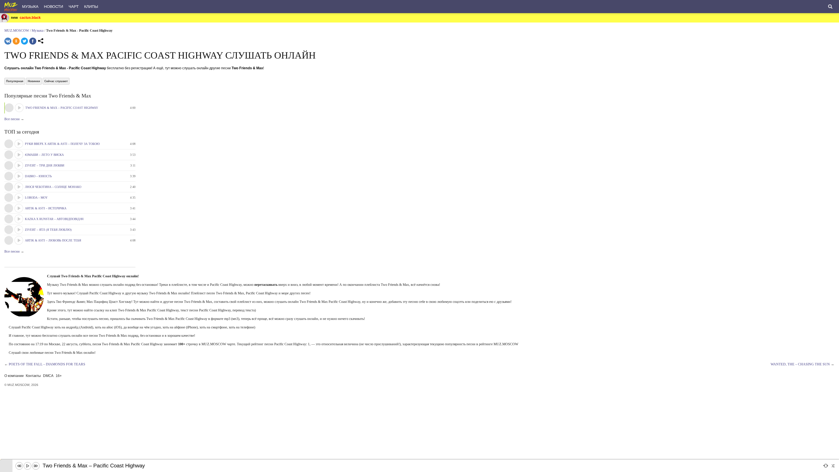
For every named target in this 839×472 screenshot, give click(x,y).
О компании (14, 376)
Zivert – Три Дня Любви (44, 165)
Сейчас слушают (56, 81)
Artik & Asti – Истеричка (45, 208)
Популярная (14, 81)
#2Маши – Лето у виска (44, 154)
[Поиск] (830, 6)
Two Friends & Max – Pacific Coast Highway (61, 107)
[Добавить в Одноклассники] (16, 41)
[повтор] (826, 466)
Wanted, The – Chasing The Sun (800, 364)
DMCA (48, 376)
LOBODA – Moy (36, 197)
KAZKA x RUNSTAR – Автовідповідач (54, 219)
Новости (53, 6)
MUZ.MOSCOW (16, 30)
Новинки (34, 81)
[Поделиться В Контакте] (7, 41)
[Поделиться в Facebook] (32, 41)
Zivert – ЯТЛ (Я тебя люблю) (48, 229)
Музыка (30, 6)
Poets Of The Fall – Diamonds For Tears (47, 364)
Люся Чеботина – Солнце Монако (53, 187)
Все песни (12, 119)
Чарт (74, 6)
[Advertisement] (79, 449)
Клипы (91, 6)
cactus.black (30, 17)
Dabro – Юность (38, 176)
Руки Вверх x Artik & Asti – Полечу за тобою (62, 144)
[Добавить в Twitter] (24, 41)
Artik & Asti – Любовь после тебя (53, 240)
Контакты (33, 376)
